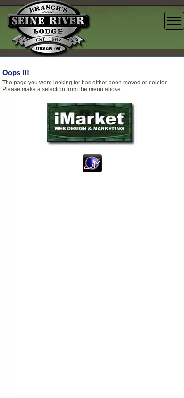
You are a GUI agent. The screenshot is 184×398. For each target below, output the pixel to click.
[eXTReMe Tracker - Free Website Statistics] (92, 162)
